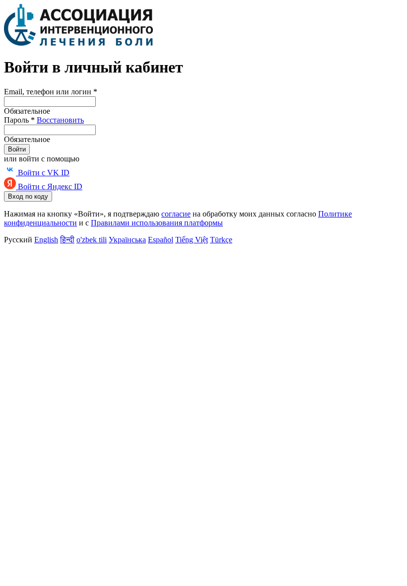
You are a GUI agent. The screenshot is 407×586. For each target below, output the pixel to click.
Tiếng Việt (191, 239)
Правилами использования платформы (157, 223)
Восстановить (60, 120)
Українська (127, 239)
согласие (176, 214)
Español (160, 239)
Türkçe (221, 239)
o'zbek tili (91, 239)
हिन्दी (67, 239)
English (46, 239)
